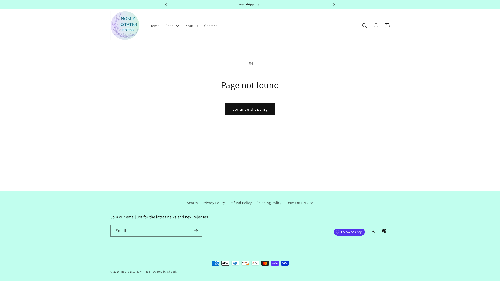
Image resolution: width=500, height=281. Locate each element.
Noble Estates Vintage (135, 271)
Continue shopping (250, 109)
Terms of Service (299, 202)
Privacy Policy (214, 202)
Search (192, 202)
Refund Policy (241, 202)
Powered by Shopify (164, 271)
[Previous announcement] (166, 4)
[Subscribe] (196, 231)
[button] (171, 25)
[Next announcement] (334, 4)
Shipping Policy (268, 202)
